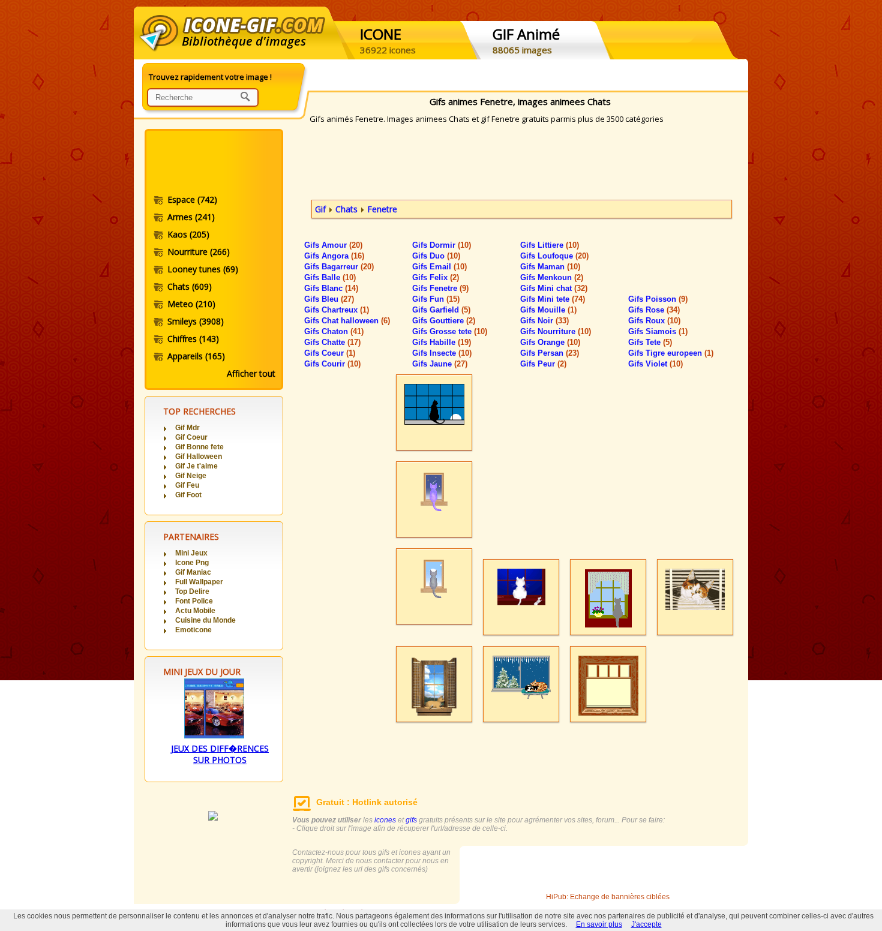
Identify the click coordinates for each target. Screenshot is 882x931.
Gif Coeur (191, 437)
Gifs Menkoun (551, 277)
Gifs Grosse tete (449, 331)
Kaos (188, 234)
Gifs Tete (650, 342)
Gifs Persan (549, 353)
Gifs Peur (543, 363)
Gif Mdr (187, 428)
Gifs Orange (550, 342)
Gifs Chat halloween (347, 320)
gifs (411, 820)
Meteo (191, 304)
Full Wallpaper (199, 582)
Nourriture (198, 251)
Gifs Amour (333, 245)
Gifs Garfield (441, 309)
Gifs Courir (332, 363)
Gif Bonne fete (199, 447)
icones (385, 820)
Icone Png (192, 562)
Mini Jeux (191, 553)
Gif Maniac (193, 572)
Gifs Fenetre (440, 288)
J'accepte (646, 924)
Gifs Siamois (658, 331)
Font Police (194, 601)
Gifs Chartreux (336, 309)
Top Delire (192, 591)
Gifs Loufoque (554, 255)
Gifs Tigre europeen (670, 353)
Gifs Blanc (331, 288)
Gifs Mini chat (553, 288)
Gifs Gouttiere (443, 320)
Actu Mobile (195, 610)
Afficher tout (251, 373)
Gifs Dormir (441, 245)
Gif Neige (190, 475)
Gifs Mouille (548, 309)
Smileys (195, 321)
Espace (192, 199)
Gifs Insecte (442, 353)
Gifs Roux (654, 320)
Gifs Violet (655, 363)
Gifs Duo (436, 255)
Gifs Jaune (439, 363)
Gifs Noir (544, 320)
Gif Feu (187, 485)
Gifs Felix (435, 277)
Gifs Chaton (334, 331)
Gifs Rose (654, 309)
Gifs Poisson (658, 299)
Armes (191, 217)
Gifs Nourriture (555, 331)
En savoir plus (599, 924)
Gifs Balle (330, 277)
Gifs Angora (334, 255)
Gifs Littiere (549, 245)
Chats (189, 286)
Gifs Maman (550, 266)
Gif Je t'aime (196, 466)
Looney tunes (202, 269)
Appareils (196, 356)
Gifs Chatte (332, 342)
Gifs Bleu (329, 299)
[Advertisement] (213, 164)
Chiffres (193, 338)
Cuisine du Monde (205, 620)
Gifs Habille (441, 342)
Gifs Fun (436, 299)
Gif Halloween (198, 456)
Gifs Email (439, 266)
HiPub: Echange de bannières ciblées (608, 897)
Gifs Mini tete (552, 299)
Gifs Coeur (329, 353)
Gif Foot (188, 495)
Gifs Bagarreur (339, 266)
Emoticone (193, 630)
